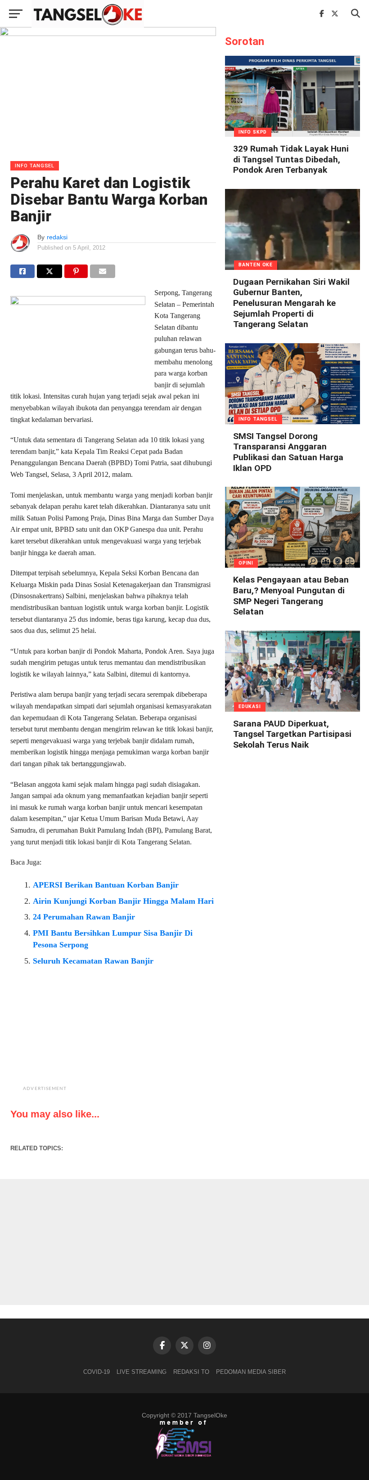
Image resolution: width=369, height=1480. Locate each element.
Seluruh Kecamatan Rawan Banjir (93, 960)
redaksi (57, 237)
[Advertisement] (135, 1038)
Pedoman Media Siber (251, 1371)
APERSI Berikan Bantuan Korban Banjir (106, 884)
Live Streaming (141, 1371)
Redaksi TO (191, 1371)
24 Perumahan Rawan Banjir (84, 916)
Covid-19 (96, 1371)
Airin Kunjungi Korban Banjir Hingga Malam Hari (123, 901)
